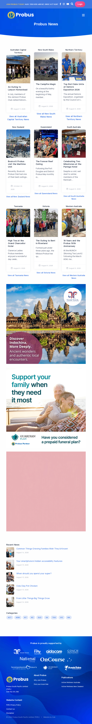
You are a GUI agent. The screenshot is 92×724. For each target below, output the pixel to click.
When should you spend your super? (33, 573)
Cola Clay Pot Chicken (27, 585)
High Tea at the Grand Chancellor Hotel (16, 243)
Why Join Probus (40, 680)
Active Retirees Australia (70, 682)
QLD (39, 617)
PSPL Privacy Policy (13, 705)
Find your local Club (41, 684)
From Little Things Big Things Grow (33, 598)
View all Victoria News (46, 272)
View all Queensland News (46, 193)
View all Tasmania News (18, 275)
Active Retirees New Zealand (72, 686)
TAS (54, 617)
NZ (32, 617)
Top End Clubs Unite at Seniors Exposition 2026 (74, 87)
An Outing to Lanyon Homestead (17, 88)
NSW (18, 617)
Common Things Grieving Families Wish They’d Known (42, 548)
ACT (9, 617)
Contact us (10, 709)
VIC (61, 617)
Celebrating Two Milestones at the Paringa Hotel (72, 164)
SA (47, 617)
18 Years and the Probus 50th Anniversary (72, 243)
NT (25, 617)
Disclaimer (10, 713)
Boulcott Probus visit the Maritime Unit (17, 164)
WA (68, 617)
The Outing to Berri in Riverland (45, 242)
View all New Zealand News (18, 196)
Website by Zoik (49, 717)
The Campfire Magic (46, 84)
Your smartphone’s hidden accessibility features (39, 561)
